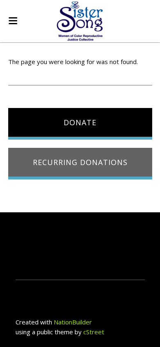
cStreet (93, 332)
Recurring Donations (80, 162)
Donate (80, 122)
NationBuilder (73, 322)
